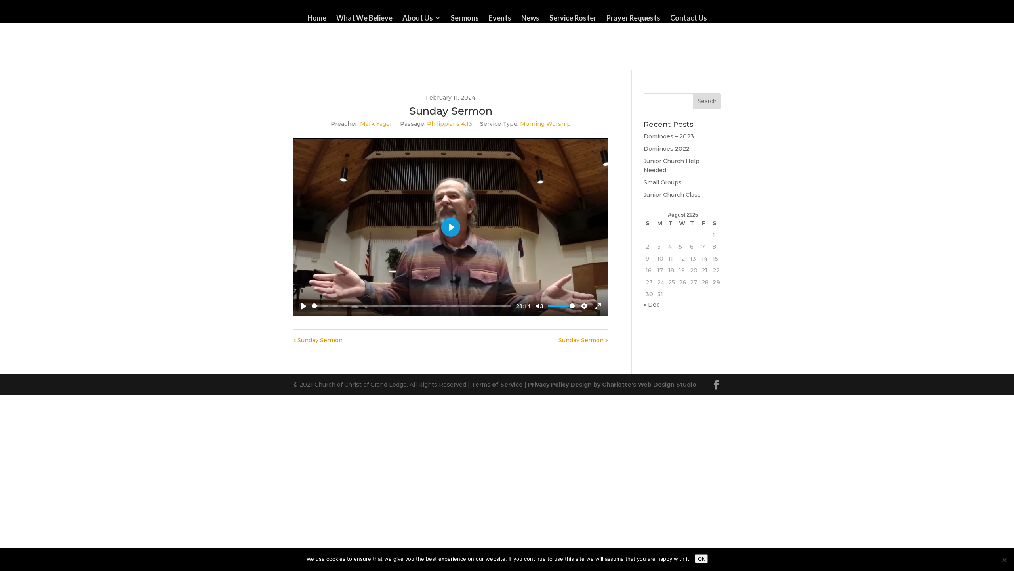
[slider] (411, 306)
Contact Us (688, 18)
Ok (701, 559)
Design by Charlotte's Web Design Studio (633, 384)
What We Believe (364, 18)
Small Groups (663, 182)
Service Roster (573, 18)
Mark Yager (376, 123)
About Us (417, 18)
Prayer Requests (633, 18)
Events (500, 18)
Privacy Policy (548, 384)
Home (316, 18)
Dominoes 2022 (667, 148)
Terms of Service (497, 384)
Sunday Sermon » (583, 340)
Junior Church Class (672, 194)
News (530, 18)
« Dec (651, 304)
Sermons (465, 18)
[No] (1004, 560)
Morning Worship (545, 123)
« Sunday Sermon (318, 340)
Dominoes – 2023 (669, 136)
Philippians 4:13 (449, 123)
